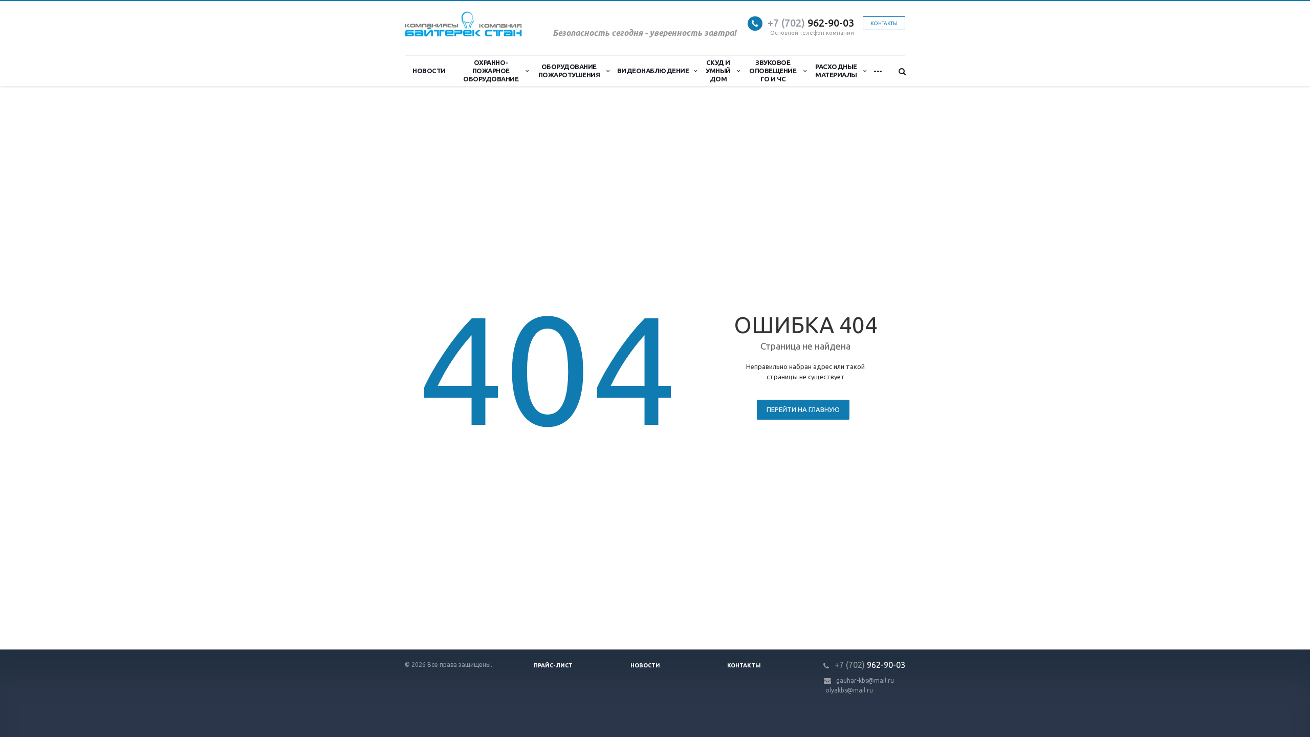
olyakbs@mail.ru (849, 690)
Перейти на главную (803, 409)
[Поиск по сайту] (897, 71)
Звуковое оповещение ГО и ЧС (772, 70)
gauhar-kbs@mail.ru (865, 680)
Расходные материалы (836, 70)
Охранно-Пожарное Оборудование (490, 70)
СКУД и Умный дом (718, 70)
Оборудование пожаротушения (569, 70)
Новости (429, 70)
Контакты (744, 665)
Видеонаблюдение (653, 70)
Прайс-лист (553, 665)
